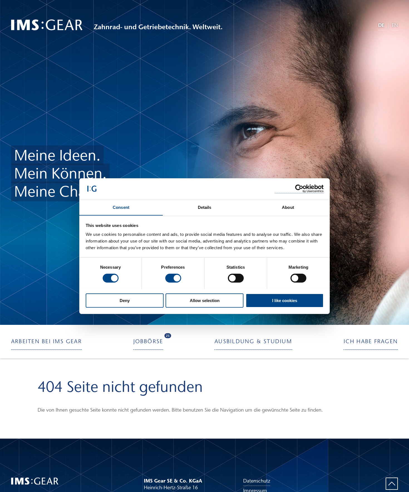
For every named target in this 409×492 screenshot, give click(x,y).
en (395, 25)
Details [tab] (204, 207)
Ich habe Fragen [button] (371, 341)
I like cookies (284, 300)
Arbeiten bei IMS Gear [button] (46, 341)
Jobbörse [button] (148, 339)
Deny (125, 300)
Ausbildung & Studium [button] (253, 341)
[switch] (173, 278)
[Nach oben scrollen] (392, 484)
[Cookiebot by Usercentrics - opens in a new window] (299, 188)
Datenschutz (256, 481)
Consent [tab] (121, 207)
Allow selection (205, 300)
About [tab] (288, 207)
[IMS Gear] (47, 24)
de (381, 25)
